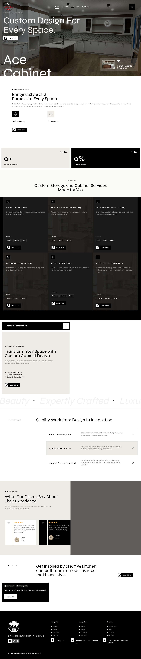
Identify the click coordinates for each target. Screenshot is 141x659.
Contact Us (86, 7)
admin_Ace (10, 586)
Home (57, 7)
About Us (65, 7)
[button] (131, 6)
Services (76, 7)
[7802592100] (52, 640)
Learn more (10, 596)
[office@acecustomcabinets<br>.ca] (72, 640)
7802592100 (60, 640)
